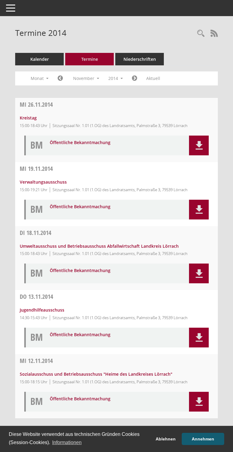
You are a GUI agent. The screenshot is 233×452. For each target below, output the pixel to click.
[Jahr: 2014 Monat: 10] (60, 78)
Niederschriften (139, 59)
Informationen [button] (67, 442)
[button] (199, 145)
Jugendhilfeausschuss (42, 310)
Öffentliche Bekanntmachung (80, 142)
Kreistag (28, 118)
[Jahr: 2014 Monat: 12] (134, 78)
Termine (89, 59)
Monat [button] (38, 78)
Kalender (39, 59)
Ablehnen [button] (166, 438)
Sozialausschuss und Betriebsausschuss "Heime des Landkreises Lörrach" (96, 374)
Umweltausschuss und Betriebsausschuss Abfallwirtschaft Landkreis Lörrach (99, 246)
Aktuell (153, 78)
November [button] (84, 78)
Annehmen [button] (203, 438)
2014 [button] (113, 78)
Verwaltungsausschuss (43, 182)
